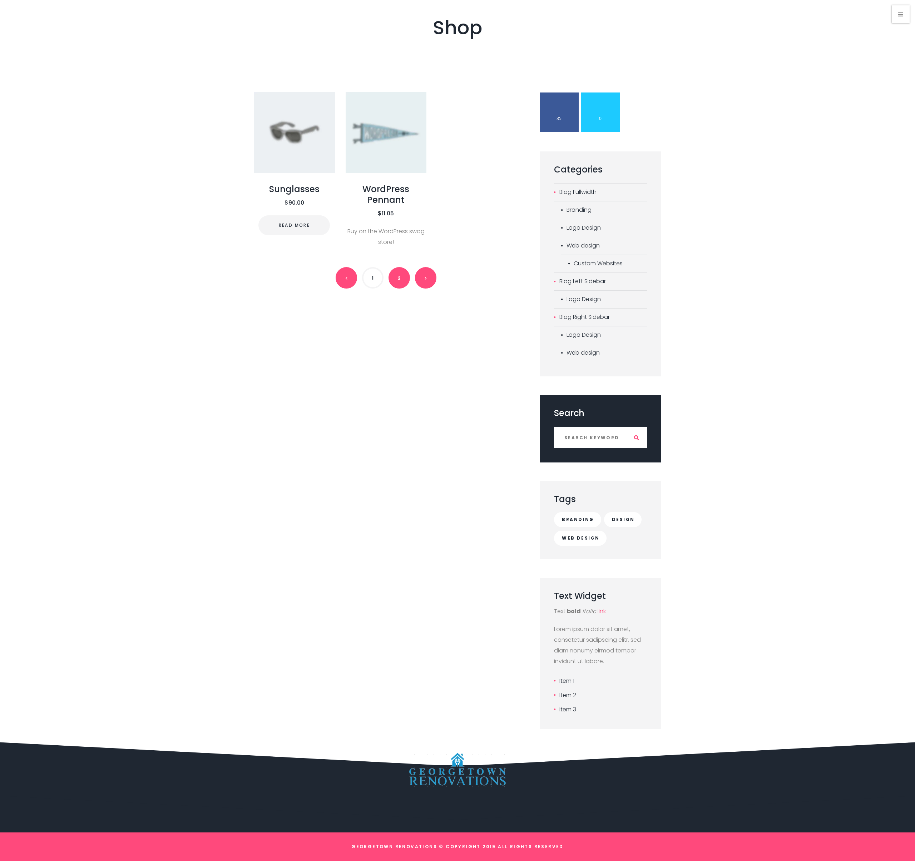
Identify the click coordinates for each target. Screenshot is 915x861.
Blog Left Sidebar (582, 281)
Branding (579, 210)
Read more (294, 225)
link (602, 611)
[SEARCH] (636, 437)
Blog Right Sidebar (584, 317)
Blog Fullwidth (578, 192)
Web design (583, 245)
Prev (346, 278)
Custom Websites (598, 263)
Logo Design (584, 228)
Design (623, 519)
